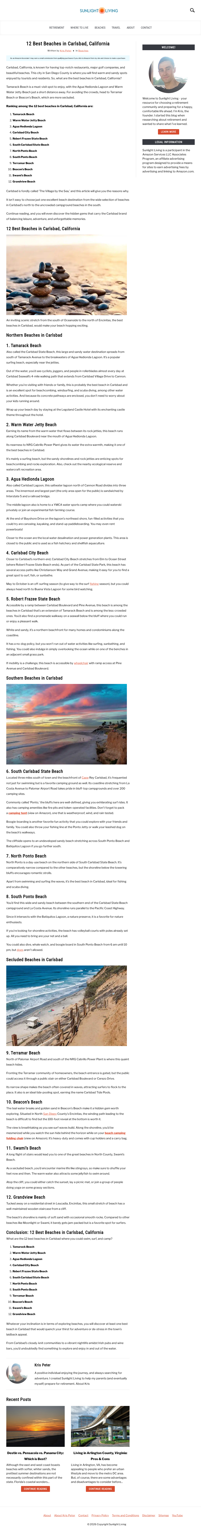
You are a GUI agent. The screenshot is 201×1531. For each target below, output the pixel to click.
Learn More (168, 131)
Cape (85, 777)
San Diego (50, 1113)
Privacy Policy (100, 1515)
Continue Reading (35, 1488)
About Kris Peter (64, 1515)
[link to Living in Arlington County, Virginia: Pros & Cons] (100, 1426)
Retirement (56, 27)
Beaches (100, 27)
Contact (146, 27)
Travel (116, 27)
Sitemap (163, 1515)
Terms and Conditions (125, 1515)
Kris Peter (65, 50)
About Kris (83, 1383)
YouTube (177, 1515)
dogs (20, 950)
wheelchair (81, 663)
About (131, 27)
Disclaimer (148, 1515)
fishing (94, 583)
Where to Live (79, 27)
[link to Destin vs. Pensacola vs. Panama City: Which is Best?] (35, 1426)
